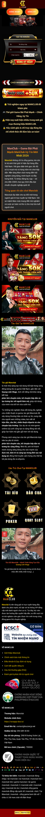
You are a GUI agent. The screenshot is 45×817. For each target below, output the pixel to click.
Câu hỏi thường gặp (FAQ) (15, 670)
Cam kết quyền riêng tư (14, 666)
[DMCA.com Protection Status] (22, 813)
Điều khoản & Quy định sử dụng (17, 661)
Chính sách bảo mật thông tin (16, 657)
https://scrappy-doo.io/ (14, 721)
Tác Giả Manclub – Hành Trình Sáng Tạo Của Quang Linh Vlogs (23, 564)
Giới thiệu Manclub (12, 653)
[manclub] (23, 4)
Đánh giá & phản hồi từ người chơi (18, 674)
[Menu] (4, 4)
